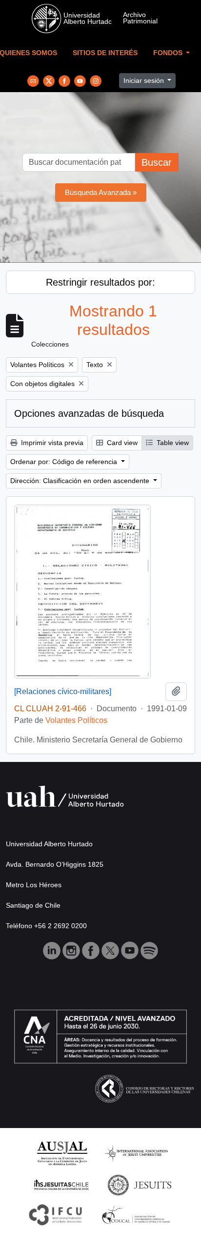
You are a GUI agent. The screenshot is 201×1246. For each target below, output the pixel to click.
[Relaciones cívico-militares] (62, 691)
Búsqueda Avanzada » (101, 192)
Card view (121, 443)
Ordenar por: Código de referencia (64, 462)
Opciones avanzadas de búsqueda (89, 413)
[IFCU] (55, 1214)
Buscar (156, 162)
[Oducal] (137, 1214)
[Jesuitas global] (139, 1184)
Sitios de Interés (105, 53)
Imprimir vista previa (51, 443)
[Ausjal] (62, 1153)
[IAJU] (136, 1153)
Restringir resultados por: (100, 282)
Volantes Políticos (76, 720)
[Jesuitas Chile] (61, 1184)
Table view (172, 443)
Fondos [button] (168, 53)
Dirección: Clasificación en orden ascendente (80, 481)
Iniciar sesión (144, 80)
